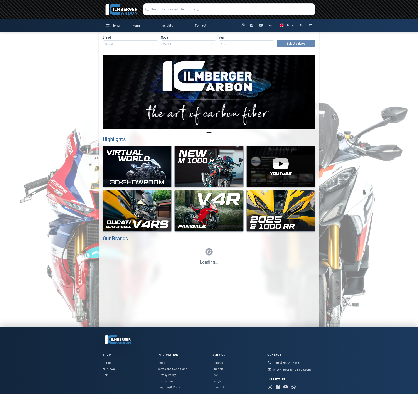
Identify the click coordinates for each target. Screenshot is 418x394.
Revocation (165, 381)
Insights (167, 25)
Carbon (108, 362)
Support (217, 368)
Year (222, 37)
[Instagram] (242, 25)
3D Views (109, 368)
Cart (105, 375)
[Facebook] (252, 25)
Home (136, 25)
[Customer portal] (301, 25)
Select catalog (296, 43)
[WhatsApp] (270, 25)
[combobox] (130, 43)
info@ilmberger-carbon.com (292, 369)
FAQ (215, 375)
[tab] (209, 132)
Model (165, 37)
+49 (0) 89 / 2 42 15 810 (287, 362)
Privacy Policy (167, 375)
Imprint (163, 362)
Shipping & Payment (171, 387)
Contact (200, 25)
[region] (209, 92)
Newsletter (219, 387)
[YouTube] (260, 25)
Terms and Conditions (172, 368)
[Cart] (310, 25)
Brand (107, 37)
